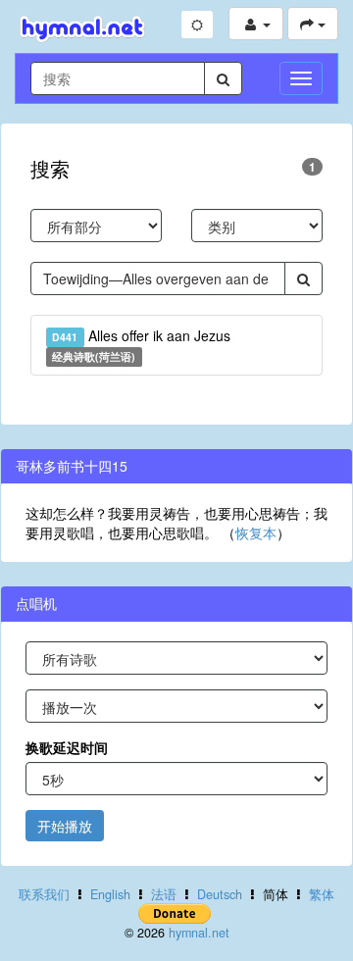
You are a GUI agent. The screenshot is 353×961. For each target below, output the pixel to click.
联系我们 (44, 894)
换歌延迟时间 (66, 747)
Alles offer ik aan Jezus (140, 345)
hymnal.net (199, 932)
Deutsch (219, 894)
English (110, 894)
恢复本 (256, 532)
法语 (163, 894)
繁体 (321, 894)
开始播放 (64, 825)
